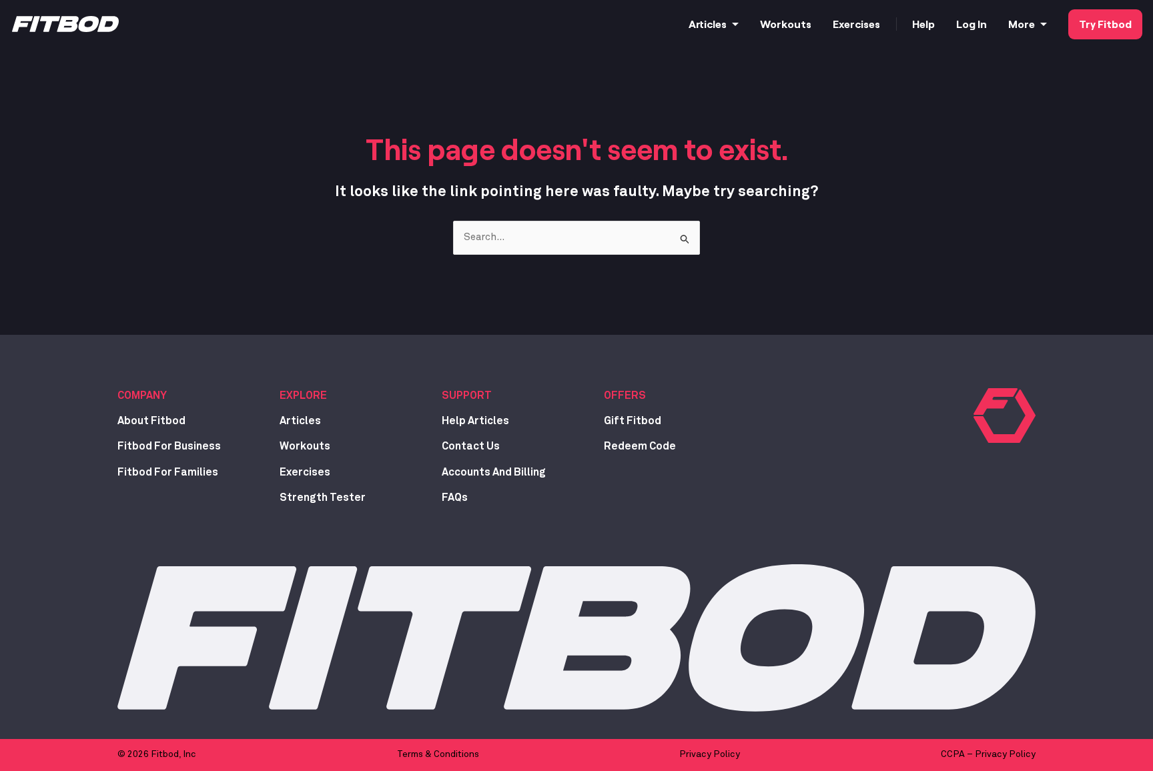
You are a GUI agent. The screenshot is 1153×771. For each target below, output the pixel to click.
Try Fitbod (1105, 23)
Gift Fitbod (632, 421)
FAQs (455, 497)
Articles (708, 23)
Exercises (856, 23)
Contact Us (471, 446)
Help (923, 23)
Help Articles (475, 421)
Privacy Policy (709, 754)
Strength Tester (323, 497)
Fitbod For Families (167, 472)
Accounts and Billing (494, 472)
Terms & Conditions (438, 754)
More (1021, 23)
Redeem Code (640, 446)
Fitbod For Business (169, 446)
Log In (971, 23)
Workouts (785, 23)
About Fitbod (151, 421)
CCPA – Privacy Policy (988, 754)
